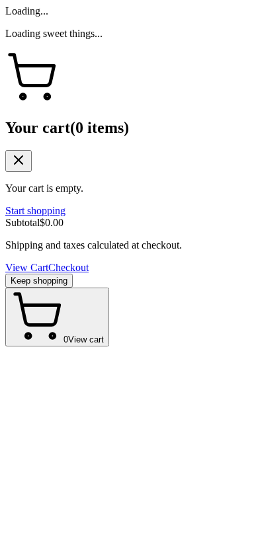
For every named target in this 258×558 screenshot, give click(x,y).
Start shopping (35, 210)
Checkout (68, 267)
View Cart (26, 267)
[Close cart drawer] (18, 161)
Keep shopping (39, 281)
